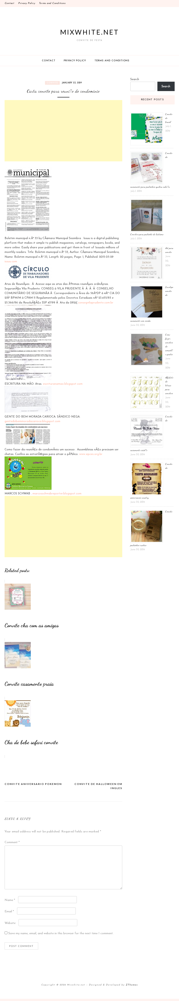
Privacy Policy (26, 3)
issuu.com (11, 261)
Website (10, 923)
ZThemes (132, 985)
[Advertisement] (63, 130)
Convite (52, 83)
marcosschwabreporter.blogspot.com (57, 493)
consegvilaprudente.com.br (95, 302)
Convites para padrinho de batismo (147, 234)
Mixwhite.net (89, 32)
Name (10, 900)
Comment (12, 842)
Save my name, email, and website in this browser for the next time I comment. (61, 933)
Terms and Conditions (52, 3)
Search (134, 79)
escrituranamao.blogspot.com (63, 383)
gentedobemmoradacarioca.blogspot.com (32, 421)
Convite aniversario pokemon (33, 784)
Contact (9, 3)
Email (9, 911)
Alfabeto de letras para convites (169, 385)
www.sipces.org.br (90, 454)
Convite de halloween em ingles (98, 786)
